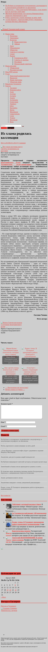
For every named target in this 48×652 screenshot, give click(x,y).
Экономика (14, 38)
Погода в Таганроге (8, 606)
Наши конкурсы (20, 42)
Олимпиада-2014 (20, 58)
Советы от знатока (17, 52)
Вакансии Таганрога (13, 84)
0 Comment (21, 143)
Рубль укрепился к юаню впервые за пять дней (23, 18)
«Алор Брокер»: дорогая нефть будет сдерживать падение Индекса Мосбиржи (23, 21)
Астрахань (14, 100)
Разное (12, 56)
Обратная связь (15, 82)
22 (16, 590)
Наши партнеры (16, 80)
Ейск (12, 106)
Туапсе (12, 118)
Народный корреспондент (20, 76)
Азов (12, 92)
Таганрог (13, 88)
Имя (3, 422)
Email (3, 426)
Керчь (12, 110)
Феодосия (13, 120)
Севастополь (15, 114)
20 (10, 590)
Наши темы (9, 34)
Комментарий (7, 404)
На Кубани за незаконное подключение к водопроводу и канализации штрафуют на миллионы (26, 7)
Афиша (17, 44)
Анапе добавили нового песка (12, 478)
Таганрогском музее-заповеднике (16, 164)
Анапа (12, 98)
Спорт (12, 54)
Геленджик (14, 102)
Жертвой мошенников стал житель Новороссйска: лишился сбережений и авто (24, 15)
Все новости (5, 495)
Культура (13, 40)
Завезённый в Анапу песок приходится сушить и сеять (21, 466)
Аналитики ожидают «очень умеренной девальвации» (20, 482)
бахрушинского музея (10, 162)
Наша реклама (10, 66)
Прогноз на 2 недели (9, 610)
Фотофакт (18, 62)
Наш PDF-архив (11, 72)
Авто (12, 46)
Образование (15, 48)
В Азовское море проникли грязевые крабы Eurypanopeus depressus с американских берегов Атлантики (22, 472)
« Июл (3, 597)
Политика (13, 36)
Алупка (13, 94)
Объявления (14, 68)
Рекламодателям (16, 70)
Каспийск (13, 108)
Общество (14, 50)
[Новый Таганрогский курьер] (13, 29)
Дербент (13, 104)
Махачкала (14, 112)
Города (8, 86)
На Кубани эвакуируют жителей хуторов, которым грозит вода (24, 462)
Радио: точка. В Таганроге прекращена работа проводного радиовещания (22, 488)
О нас (7, 74)
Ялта (12, 122)
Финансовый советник (23, 64)
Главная (4, 128)
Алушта (13, 96)
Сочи (12, 116)
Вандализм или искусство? (16, 388)
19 (7, 590)
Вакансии (13, 78)
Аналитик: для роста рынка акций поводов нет (18, 457)
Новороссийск (15, 90)
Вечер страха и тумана (15, 390)
